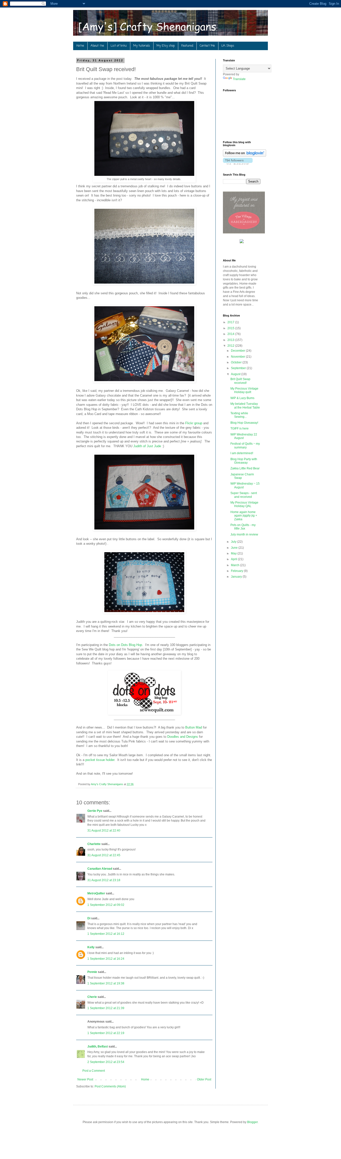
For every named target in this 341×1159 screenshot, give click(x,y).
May (234, 553)
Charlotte (94, 844)
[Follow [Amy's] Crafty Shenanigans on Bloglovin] (244, 155)
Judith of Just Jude (147, 446)
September (239, 368)
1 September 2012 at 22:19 (105, 1033)
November (238, 356)
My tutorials (141, 46)
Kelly (91, 947)
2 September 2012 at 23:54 (105, 1062)
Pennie (92, 972)
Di (88, 918)
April (234, 559)
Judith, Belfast (97, 1046)
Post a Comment (93, 1070)
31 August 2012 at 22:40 (103, 830)
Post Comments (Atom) (110, 1086)
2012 (231, 345)
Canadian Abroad (99, 868)
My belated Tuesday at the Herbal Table (245, 405)
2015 (231, 328)
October (236, 362)
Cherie (92, 997)
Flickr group (193, 423)
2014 (231, 334)
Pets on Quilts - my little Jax (243, 526)
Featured (187, 46)
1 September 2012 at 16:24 (105, 958)
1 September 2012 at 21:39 (105, 1008)
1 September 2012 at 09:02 (105, 905)
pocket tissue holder (99, 760)
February (237, 571)
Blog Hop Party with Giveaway (243, 460)
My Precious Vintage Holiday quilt (244, 390)
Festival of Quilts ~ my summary (245, 445)
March (235, 565)
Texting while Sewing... (239, 415)
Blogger (252, 1122)
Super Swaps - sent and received (243, 494)
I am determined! (241, 453)
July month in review (244, 534)
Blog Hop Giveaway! (244, 422)
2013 (231, 340)
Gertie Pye (94, 811)
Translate (239, 79)
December (238, 350)
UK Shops (227, 46)
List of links (119, 46)
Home (80, 46)
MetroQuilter (96, 893)
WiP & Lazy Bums (242, 398)
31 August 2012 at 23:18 (103, 880)
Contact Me (207, 46)
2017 (231, 322)
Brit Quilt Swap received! (240, 380)
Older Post (204, 1079)
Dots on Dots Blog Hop (125, 645)
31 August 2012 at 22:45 (103, 855)
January (237, 576)
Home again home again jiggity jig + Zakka (243, 515)
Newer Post (85, 1079)
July (234, 541)
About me (97, 46)
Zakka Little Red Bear (245, 468)
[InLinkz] (242, 241)
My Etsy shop (166, 46)
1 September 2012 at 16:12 (105, 934)
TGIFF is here (239, 428)
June (234, 547)
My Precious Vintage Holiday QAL (244, 504)
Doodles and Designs (182, 736)
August (236, 374)
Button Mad (193, 727)
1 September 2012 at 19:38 (105, 983)
